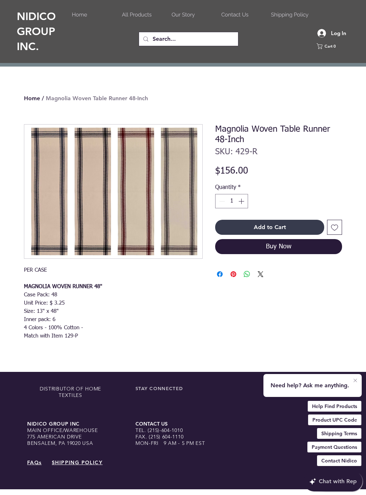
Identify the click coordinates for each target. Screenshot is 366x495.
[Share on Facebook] (220, 274)
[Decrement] (221, 201)
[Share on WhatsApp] (247, 274)
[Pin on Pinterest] (233, 274)
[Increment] (242, 201)
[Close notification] (355, 381)
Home (32, 98)
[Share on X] (260, 274)
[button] (335, 46)
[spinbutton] (231, 201)
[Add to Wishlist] (334, 227)
